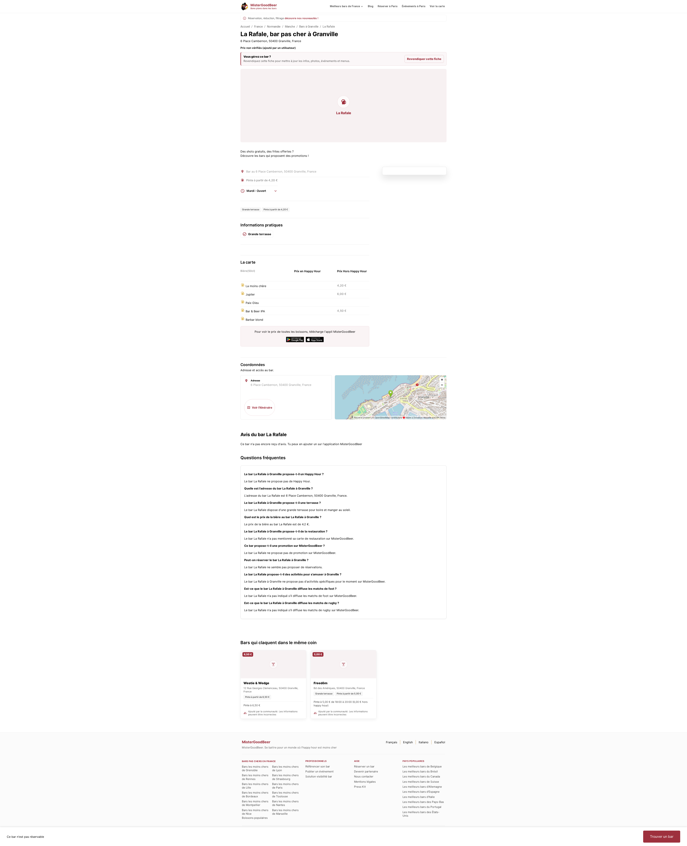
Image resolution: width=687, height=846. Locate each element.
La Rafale (329, 26)
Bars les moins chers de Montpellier (255, 803)
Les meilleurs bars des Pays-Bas (423, 802)
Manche (290, 26)
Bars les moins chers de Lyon (285, 768)
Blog (370, 6)
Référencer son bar (317, 766)
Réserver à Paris (388, 6)
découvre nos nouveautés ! (301, 18)
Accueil (245, 26)
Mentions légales (365, 781)
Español (439, 742)
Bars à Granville (308, 26)
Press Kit (360, 786)
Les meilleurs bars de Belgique (422, 766)
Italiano (423, 742)
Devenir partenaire (366, 771)
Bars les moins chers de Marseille (285, 811)
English (408, 742)
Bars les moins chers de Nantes (285, 803)
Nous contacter (363, 776)
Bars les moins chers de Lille (255, 785)
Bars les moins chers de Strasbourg (285, 777)
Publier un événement (319, 771)
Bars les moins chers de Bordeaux (255, 794)
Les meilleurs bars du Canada (421, 776)
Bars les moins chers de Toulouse (285, 794)
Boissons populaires (255, 818)
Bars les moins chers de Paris (285, 785)
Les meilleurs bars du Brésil (420, 771)
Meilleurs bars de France (345, 6)
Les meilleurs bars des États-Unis (421, 813)
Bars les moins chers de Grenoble (255, 768)
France (258, 26)
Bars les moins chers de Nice (255, 811)
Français (391, 742)
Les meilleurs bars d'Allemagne (422, 786)
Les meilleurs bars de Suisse (421, 781)
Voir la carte (437, 6)
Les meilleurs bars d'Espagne (421, 791)
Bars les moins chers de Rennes (255, 777)
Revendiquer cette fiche (424, 59)
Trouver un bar (661, 836)
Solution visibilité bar (318, 776)
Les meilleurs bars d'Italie (419, 797)
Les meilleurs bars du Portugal (422, 807)
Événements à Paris (413, 6)
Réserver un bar (364, 766)
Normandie (274, 26)
